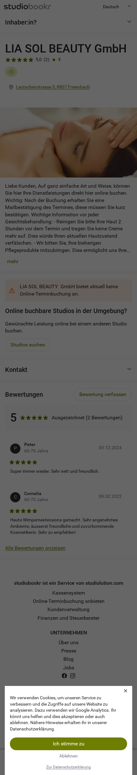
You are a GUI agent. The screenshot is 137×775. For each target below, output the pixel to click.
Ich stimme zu (68, 744)
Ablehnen (68, 755)
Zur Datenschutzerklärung (68, 767)
